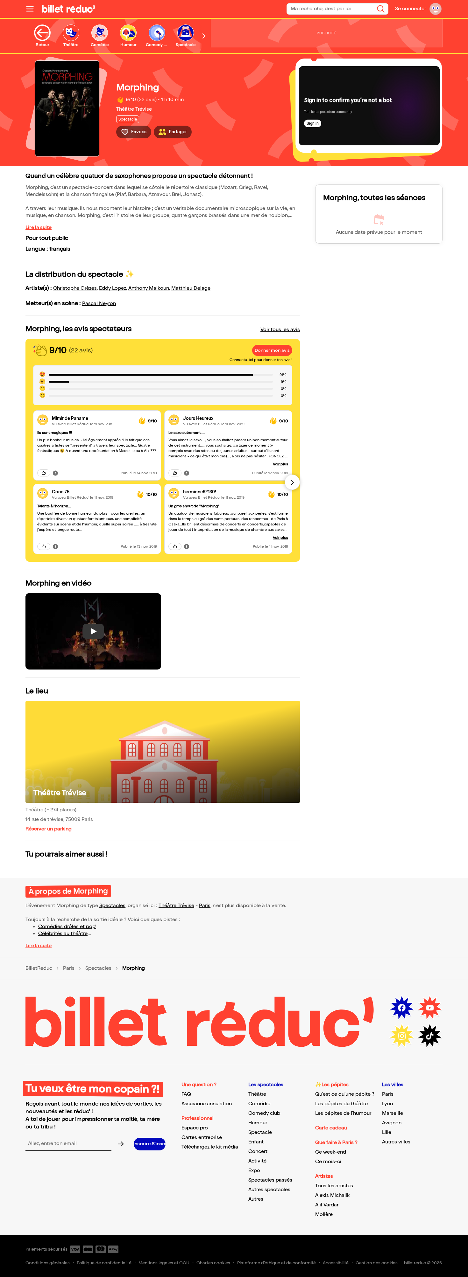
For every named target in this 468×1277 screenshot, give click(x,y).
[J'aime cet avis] (43, 472)
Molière (324, 1214)
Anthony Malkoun (148, 288)
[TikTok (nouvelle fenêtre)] (430, 1036)
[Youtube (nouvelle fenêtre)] (430, 1008)
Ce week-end (330, 1152)
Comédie (259, 1104)
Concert (257, 1152)
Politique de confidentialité (104, 1263)
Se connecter (410, 9)
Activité (257, 1161)
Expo (254, 1171)
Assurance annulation (206, 1104)
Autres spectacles (269, 1190)
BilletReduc (38, 968)
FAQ (186, 1094)
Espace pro (194, 1128)
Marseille (392, 1113)
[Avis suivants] (292, 482)
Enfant (256, 1142)
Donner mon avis (272, 350)
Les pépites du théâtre (341, 1104)
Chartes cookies (213, 1263)
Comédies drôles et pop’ (67, 927)
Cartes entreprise (201, 1138)
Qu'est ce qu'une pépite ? (344, 1094)
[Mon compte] (436, 9)
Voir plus (280, 464)
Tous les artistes (334, 1186)
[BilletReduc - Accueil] (68, 9)
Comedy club (264, 1113)
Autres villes (396, 1142)
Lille (386, 1132)
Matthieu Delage (190, 288)
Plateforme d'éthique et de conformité (276, 1263)
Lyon (387, 1104)
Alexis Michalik (332, 1195)
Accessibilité (336, 1263)
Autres (255, 1199)
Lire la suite (38, 228)
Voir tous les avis (280, 330)
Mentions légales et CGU (163, 1263)
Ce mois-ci (328, 1162)
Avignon (391, 1123)
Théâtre (257, 1094)
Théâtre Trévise (134, 109)
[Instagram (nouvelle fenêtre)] (402, 1036)
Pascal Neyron (99, 304)
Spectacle (260, 1132)
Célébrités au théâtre (63, 934)
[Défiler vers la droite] (204, 36)
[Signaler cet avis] (55, 473)
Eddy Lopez (112, 288)
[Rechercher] (381, 9)
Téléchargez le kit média (209, 1147)
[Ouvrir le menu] (32, 9)
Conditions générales (47, 1263)
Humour (257, 1123)
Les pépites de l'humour (343, 1113)
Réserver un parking (48, 829)
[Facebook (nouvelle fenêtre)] (402, 1008)
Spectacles (112, 906)
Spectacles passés (270, 1180)
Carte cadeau (331, 1128)
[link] (92, 418)
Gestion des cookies (377, 1263)
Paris (204, 906)
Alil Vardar (326, 1205)
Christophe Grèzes (75, 288)
